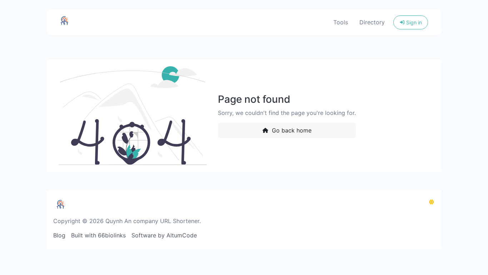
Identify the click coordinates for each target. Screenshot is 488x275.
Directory (372, 22)
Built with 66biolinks (98, 235)
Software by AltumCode (164, 235)
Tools (340, 22)
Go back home (291, 130)
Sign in (413, 22)
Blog (59, 235)
